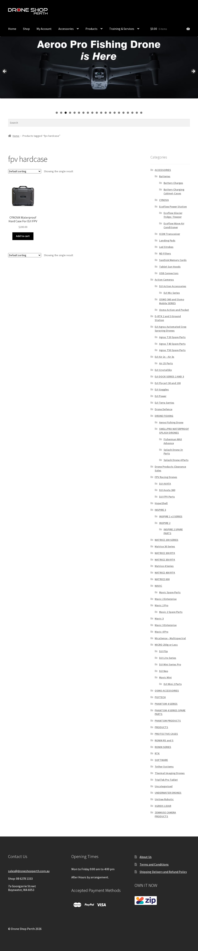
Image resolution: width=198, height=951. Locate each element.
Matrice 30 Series (165, 546)
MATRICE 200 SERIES (166, 540)
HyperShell (161, 503)
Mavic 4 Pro (161, 631)
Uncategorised (163, 786)
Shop (26, 29)
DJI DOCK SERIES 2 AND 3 (169, 376)
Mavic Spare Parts (170, 592)
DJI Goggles (162, 389)
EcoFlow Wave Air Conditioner (174, 225)
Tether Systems (164, 766)
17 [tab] (128, 113)
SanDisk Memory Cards (173, 260)
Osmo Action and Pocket (174, 310)
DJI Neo (163, 671)
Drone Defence (163, 409)
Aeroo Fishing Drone (171, 422)
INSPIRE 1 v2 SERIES (170, 516)
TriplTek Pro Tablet (166, 779)
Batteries (164, 176)
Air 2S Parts (166, 363)
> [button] (193, 71)
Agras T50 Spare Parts (172, 350)
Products (91, 29)
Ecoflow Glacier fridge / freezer (173, 215)
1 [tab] (57, 113)
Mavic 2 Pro (161, 605)
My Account (133, 12)
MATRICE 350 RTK (165, 559)
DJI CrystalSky (163, 370)
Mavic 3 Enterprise (166, 625)
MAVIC (158, 585)
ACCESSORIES (163, 170)
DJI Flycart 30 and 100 (168, 383)
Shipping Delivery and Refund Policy (163, 872)
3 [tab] (66, 113)
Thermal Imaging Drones (170, 773)
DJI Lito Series (167, 658)
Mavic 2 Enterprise (166, 599)
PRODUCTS (161, 727)
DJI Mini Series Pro (170, 664)
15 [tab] (119, 113)
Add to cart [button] (23, 236)
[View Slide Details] (99, 67)
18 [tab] (132, 113)
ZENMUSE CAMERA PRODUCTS (165, 814)
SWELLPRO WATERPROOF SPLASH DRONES (174, 430)
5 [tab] (74, 113)
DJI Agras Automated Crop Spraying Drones (170, 328)
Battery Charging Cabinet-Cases (174, 191)
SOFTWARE (161, 760)
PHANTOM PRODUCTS (168, 720)
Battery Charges (173, 183)
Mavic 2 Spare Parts (171, 612)
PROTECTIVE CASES (166, 734)
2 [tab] (61, 113)
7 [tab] (83, 113)
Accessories (66, 29)
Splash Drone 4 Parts (176, 460)
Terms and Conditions (154, 864)
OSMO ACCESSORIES (167, 690)
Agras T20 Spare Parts (172, 337)
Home (12, 29)
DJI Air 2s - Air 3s (164, 356)
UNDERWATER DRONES (168, 792)
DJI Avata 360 (167, 490)
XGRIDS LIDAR (163, 806)
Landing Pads (167, 240)
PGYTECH (160, 697)
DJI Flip (163, 651)
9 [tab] (92, 113)
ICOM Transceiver (169, 234)
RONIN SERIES (163, 747)
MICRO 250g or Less (166, 644)
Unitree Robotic (164, 799)
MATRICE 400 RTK (165, 572)
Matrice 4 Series (164, 566)
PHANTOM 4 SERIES (166, 703)
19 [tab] (137, 113)
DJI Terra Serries (164, 402)
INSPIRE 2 (164, 523)
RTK (157, 753)
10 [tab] (97, 113)
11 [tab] (101, 113)
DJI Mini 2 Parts (173, 684)
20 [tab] (141, 113)
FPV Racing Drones (166, 477)
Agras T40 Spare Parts (172, 343)
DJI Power (160, 396)
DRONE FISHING (164, 416)
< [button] (5, 71)
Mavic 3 (159, 618)
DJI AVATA (165, 483)
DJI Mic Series (172, 293)
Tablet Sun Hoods (170, 266)
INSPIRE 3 (160, 510)
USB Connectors (168, 273)
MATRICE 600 (162, 579)
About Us (146, 857)
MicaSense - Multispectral (170, 638)
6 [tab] (79, 113)
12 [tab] (106, 113)
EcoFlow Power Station (173, 206)
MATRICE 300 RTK (165, 553)
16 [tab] (124, 113)
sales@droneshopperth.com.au (29, 871)
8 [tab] (88, 113)
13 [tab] (110, 113)
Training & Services (121, 29)
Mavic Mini (165, 677)
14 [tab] (115, 113)
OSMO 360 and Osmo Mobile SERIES (171, 301)
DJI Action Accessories (172, 286)
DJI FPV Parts (167, 496)
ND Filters (165, 253)
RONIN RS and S (164, 740)
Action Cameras (164, 279)
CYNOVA (164, 200)
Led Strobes (166, 247)
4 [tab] (70, 113)
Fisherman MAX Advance (173, 441)
